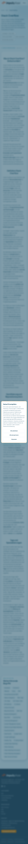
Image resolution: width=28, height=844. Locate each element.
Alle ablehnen (14, 430)
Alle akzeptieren (14, 435)
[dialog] (14, 422)
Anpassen (14, 439)
